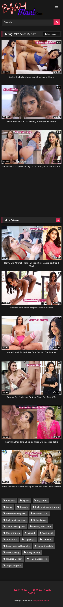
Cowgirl (31, 533)
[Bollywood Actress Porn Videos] (26, 9)
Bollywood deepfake (16, 513)
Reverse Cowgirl (14, 559)
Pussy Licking (33, 552)
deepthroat (11, 539)
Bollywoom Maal (41, 600)
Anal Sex (10, 500)
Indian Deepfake (45, 546)
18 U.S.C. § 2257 (42, 589)
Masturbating (12, 552)
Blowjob (24, 507)
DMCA (31, 593)
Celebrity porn (13, 533)
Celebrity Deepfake (15, 526)
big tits (9, 507)
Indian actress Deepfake (18, 546)
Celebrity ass (39, 520)
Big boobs (42, 500)
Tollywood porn (13, 565)
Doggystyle (29, 539)
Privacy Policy (19, 589)
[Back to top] (53, 598)
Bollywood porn (40, 513)
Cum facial (47, 533)
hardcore (47, 539)
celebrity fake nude (41, 526)
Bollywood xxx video (16, 520)
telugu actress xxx (38, 559)
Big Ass (26, 500)
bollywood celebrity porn (47, 507)
